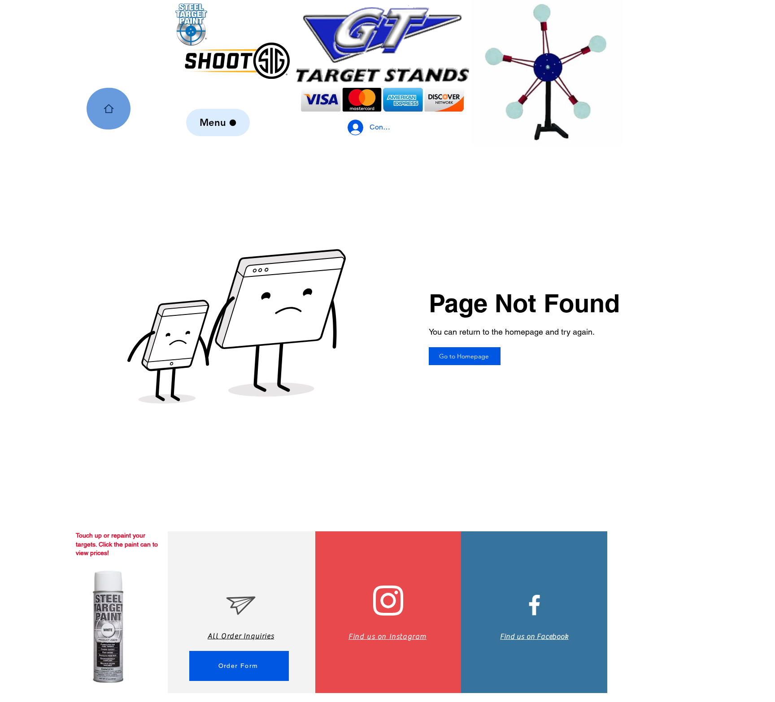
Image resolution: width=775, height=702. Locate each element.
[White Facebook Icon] (534, 605)
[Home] (109, 108)
